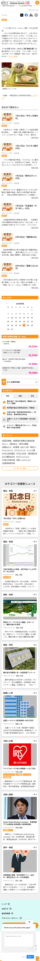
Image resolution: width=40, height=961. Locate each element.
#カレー (5, 443)
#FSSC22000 (21, 453)
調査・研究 (19, 676)
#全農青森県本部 (8, 463)
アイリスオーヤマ (9, 774)
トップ (4, 904)
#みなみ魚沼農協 (8, 453)
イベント (4, 15)
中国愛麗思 (7, 777)
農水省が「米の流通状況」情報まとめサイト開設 (21, 402)
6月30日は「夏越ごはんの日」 (26, 266)
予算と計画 (18, 772)
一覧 (34, 491)
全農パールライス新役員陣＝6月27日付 (18, 720)
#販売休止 (13, 443)
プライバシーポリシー (10, 918)
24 (12, 325)
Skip (23, 956)
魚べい (10, 830)
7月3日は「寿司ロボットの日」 (26, 176)
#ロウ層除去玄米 (8, 456)
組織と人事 (18, 724)
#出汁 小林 (24, 447)
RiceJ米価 (7, 577)
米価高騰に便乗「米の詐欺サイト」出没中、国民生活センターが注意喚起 (18, 876)
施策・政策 (19, 628)
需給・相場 (18, 575)
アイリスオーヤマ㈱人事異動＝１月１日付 (19, 768)
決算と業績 (18, 827)
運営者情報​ (6, 913)
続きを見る (34, 138)
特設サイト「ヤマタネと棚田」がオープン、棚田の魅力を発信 (18, 623)
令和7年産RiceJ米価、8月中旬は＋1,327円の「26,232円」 (19, 570)
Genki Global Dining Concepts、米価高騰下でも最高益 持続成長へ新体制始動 (20, 823)
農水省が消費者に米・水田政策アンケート (19, 672)
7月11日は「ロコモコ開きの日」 (26, 147)
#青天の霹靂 (23, 443)
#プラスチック (20, 450)
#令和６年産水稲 (8, 460)
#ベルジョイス (7, 450)
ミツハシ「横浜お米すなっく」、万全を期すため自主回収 (22, 426)
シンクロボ (27, 774)
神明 (5, 830)
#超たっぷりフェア (23, 460)
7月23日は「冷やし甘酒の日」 (26, 116)
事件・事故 (18, 880)
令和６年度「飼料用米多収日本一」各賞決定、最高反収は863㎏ (21, 413)
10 (12, 317)
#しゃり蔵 (31, 450)
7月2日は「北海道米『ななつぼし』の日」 (26, 206)
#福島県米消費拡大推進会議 (23, 440)
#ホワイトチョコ (22, 456)
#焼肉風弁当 (32, 453)
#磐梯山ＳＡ (7, 447)
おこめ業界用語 (13, 382)
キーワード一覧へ (20, 468)
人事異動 (19, 774)
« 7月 (7, 304)
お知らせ (5, 908)
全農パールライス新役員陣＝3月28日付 (21, 419)
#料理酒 (16, 447)
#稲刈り (33, 447)
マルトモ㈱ (12, 56)
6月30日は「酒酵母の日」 (26, 236)
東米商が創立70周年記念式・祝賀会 (20, 407)
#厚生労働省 (7, 440)
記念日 (4, 20)
